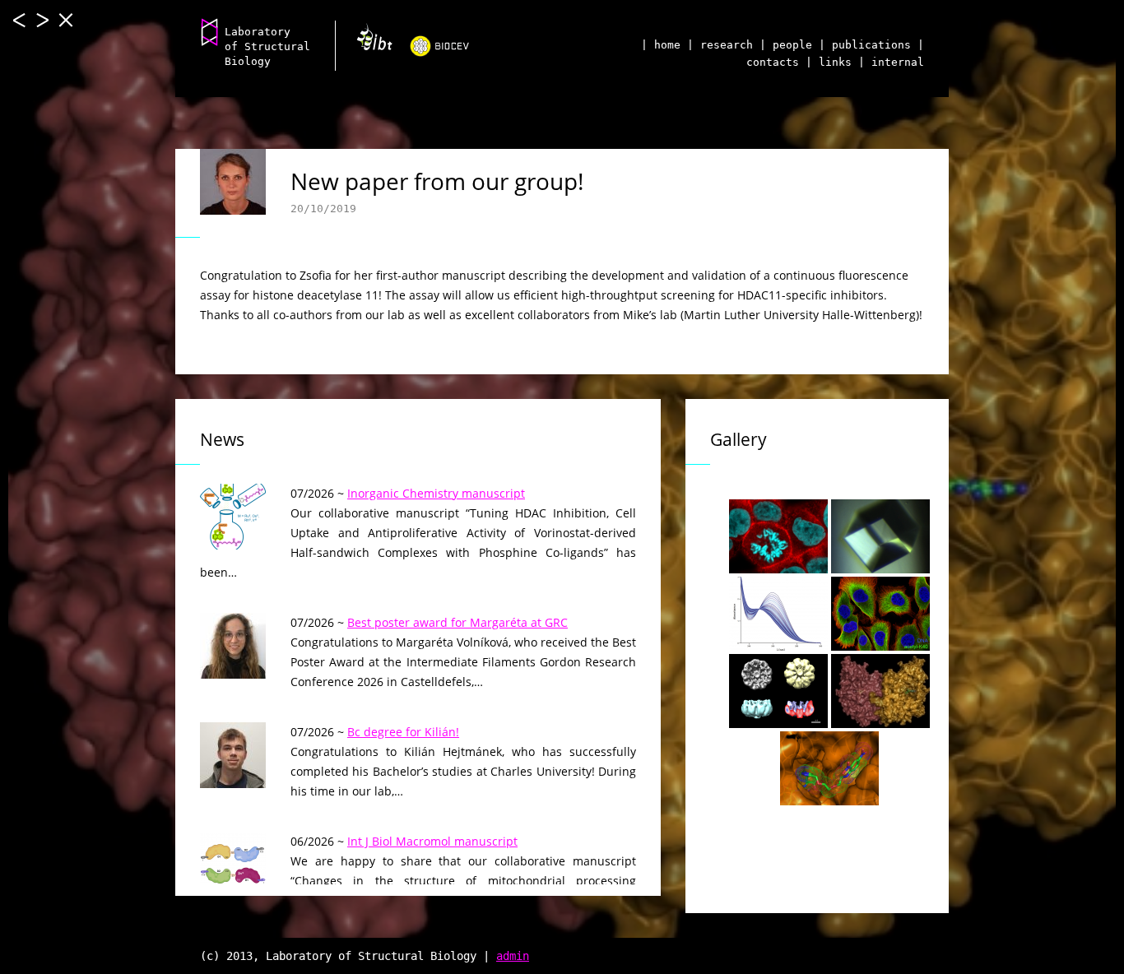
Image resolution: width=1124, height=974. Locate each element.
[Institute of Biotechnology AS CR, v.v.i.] (368, 43)
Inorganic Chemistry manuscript (436, 493)
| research (720, 45)
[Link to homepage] (210, 31)
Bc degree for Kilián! (403, 732)
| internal (891, 62)
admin (512, 955)
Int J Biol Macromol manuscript (432, 841)
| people (785, 45)
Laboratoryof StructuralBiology (267, 46)
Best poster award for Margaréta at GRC (457, 622)
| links (829, 62)
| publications (865, 45)
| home (660, 45)
